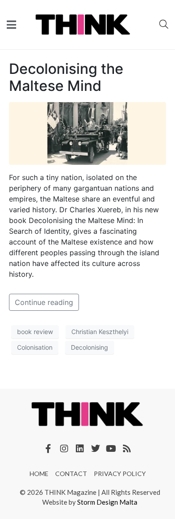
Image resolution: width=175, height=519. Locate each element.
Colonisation (34, 347)
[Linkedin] (79, 448)
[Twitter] (95, 448)
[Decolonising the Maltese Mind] (87, 132)
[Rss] (126, 448)
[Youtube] (111, 448)
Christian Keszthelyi (99, 331)
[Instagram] (64, 448)
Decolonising (89, 347)
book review (35, 331)
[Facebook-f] (48, 448)
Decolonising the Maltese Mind (66, 77)
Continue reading (44, 302)
